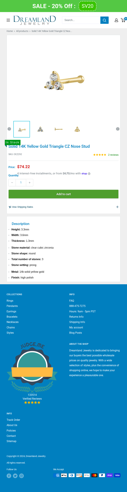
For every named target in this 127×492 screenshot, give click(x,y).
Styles (10, 332)
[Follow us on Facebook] (9, 475)
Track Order (13, 419)
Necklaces (13, 322)
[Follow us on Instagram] (21, 475)
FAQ (71, 300)
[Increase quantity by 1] (29, 182)
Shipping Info (77, 322)
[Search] (104, 20)
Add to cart (63, 194)
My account (76, 327)
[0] (123, 20)
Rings (10, 300)
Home (10, 31)
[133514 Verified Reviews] (32, 402)
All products (22, 31)
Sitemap (11, 441)
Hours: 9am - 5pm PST (82, 311)
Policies (11, 430)
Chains (11, 327)
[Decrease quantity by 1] (12, 182)
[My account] (116, 20)
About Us (12, 425)
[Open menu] (8, 20)
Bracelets (12, 316)
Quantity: (13, 175)
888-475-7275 (77, 306)
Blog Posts (75, 332)
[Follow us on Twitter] (15, 475)
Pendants (12, 306)
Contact (11, 435)
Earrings (11, 311)
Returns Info (76, 316)
